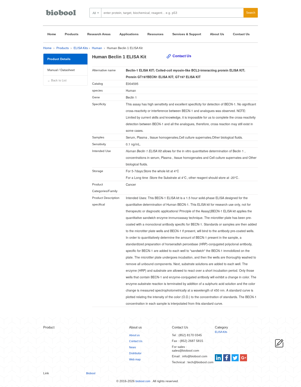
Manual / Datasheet (61, 70)
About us (134, 335)
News (132, 347)
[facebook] (227, 357)
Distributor (135, 353)
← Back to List (57, 80)
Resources (155, 34)
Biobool (90, 373)
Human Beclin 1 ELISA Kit (125, 48)
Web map (135, 359)
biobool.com (143, 381)
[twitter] (235, 357)
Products (71, 34)
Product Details (59, 59)
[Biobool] (61, 14)
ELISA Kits (81, 48)
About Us (217, 34)
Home (51, 34)
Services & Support (186, 34)
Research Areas (99, 34)
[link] (219, 357)
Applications (129, 34)
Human (97, 48)
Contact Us (241, 34)
